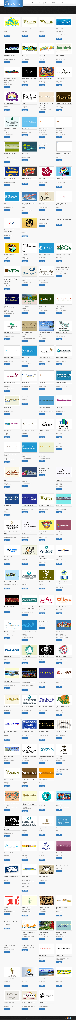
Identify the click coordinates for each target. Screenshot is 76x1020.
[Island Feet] (29, 248)
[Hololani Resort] (64, 171)
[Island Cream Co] (12, 248)
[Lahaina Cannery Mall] (64, 424)
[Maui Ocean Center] (12, 625)
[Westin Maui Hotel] (12, 995)
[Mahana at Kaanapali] (46, 499)
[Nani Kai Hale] (46, 673)
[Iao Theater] (29, 223)
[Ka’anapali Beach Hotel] (64, 248)
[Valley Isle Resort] (64, 925)
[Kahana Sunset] (64, 299)
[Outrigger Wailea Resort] (29, 749)
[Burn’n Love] (46, 48)
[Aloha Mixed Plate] (12, 22)
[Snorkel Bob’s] (29, 869)
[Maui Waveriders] (64, 650)
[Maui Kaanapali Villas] (46, 575)
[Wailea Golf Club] (12, 972)
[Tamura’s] (12, 900)
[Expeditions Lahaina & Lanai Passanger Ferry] (12, 72)
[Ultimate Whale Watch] (29, 925)
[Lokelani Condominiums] (29, 472)
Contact (68, 2)
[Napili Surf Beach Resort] (46, 699)
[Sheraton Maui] (46, 846)
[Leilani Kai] (46, 447)
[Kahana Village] (12, 326)
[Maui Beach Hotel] (12, 550)
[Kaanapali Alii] (46, 271)
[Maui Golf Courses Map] (12, 575)
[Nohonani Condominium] (29, 724)
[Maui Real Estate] (64, 625)
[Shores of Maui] (64, 846)
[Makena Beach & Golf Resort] (12, 525)
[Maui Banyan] (64, 525)
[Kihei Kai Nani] (12, 400)
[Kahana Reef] (46, 299)
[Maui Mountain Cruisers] (64, 600)
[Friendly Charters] (12, 97)
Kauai (46, 2)
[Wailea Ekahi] (46, 949)
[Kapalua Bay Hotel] (46, 350)
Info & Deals (7, 35)
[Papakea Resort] (12, 773)
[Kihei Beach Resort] (64, 375)
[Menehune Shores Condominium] (12, 673)
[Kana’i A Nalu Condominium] (29, 350)
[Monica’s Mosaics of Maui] (29, 673)
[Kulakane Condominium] (46, 424)
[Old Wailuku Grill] (64, 724)
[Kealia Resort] (29, 375)
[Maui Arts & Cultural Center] (29, 525)
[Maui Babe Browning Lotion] (46, 525)
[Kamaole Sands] (12, 350)
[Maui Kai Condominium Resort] (64, 575)
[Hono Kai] (12, 196)
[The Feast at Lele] (46, 900)
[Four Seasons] (64, 72)
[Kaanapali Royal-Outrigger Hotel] (12, 299)
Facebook (69, 1018)
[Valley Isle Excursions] (46, 925)
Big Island (40, 2)
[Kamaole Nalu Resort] (64, 326)
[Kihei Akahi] (46, 375)
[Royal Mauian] (64, 821)
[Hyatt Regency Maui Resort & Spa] (12, 223)
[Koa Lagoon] (64, 400)
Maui (33, 2)
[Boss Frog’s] (29, 48)
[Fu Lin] (29, 97)
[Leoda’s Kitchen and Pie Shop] (12, 472)
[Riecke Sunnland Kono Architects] (12, 821)
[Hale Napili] (29, 146)
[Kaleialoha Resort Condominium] (29, 326)
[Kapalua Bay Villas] (64, 350)
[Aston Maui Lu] (46, 22)
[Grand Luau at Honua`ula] (64, 97)
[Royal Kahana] (29, 821)
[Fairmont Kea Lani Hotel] (29, 72)
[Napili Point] (12, 699)
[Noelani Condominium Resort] (12, 724)
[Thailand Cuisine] (29, 900)
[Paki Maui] (64, 749)
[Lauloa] (29, 447)
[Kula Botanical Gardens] (29, 424)
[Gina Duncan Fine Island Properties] (46, 97)
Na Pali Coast (53, 2)
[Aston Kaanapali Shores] (29, 22)
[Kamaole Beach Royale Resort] (46, 326)
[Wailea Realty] (29, 972)
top (65, 1018)
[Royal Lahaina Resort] (46, 821)
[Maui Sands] (12, 650)
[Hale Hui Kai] (29, 122)
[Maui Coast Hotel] (29, 550)
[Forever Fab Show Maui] (46, 72)
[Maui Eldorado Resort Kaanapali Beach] (46, 550)
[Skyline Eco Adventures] (12, 869)
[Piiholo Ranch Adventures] (29, 773)
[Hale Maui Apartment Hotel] (12, 146)
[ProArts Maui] (46, 796)
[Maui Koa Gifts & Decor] (12, 600)
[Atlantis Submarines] (64, 22)
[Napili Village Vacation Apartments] (64, 699)
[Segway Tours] (29, 846)
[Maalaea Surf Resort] (29, 499)
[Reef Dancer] (64, 796)
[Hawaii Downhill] (29, 171)
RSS (67, 1018)
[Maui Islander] (29, 575)
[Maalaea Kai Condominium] (12, 499)
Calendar (61, 2)
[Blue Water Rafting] (12, 48)
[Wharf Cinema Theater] (29, 995)
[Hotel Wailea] (46, 196)
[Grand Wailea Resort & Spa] (12, 122)
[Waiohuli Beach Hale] (46, 972)
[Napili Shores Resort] (29, 699)
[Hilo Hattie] (46, 171)
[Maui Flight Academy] (64, 550)
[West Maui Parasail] (64, 972)
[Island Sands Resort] (46, 248)
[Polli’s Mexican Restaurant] (12, 796)
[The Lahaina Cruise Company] (64, 900)
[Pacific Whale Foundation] (46, 749)
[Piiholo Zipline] (46, 773)
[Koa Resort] (12, 424)
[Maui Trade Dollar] (46, 650)
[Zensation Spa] (46, 995)
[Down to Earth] (64, 48)
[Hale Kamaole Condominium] (64, 122)
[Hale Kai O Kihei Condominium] (46, 122)
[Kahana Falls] (29, 299)
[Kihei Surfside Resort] (46, 400)
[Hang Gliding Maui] (12, 171)
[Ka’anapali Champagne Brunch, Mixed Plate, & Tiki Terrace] (12, 271)
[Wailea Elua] (64, 949)
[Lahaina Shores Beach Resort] (12, 447)
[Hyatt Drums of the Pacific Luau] (64, 196)
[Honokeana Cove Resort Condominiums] (29, 196)
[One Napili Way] (12, 749)
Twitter (70, 1018)
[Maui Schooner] (29, 650)
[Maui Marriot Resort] (46, 600)
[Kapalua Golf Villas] (12, 375)
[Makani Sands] (64, 499)
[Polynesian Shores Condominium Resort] (29, 796)
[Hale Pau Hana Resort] (64, 146)
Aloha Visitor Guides (21, 1018)
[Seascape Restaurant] (12, 846)
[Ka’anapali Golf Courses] (29, 271)
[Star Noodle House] (46, 869)
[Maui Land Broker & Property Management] (29, 600)
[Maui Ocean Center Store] (29, 625)
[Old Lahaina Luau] (46, 724)
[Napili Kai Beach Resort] (64, 673)
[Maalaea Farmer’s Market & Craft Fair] (64, 472)
